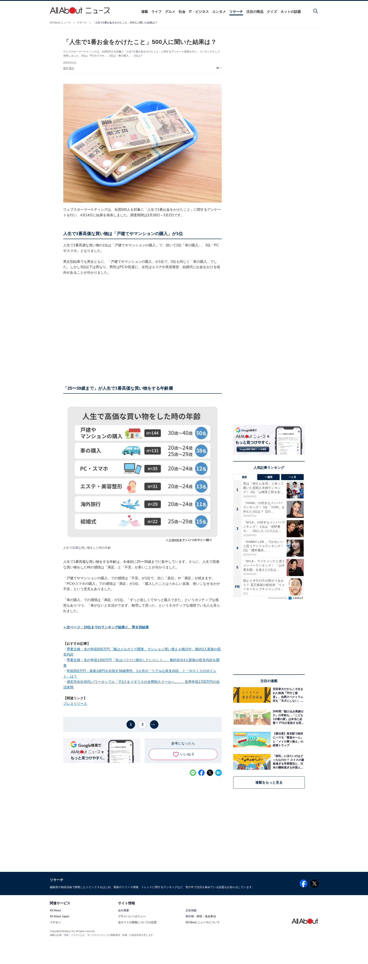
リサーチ (236, 11)
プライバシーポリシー (132, 916)
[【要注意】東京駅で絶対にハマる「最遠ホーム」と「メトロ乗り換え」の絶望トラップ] (288, 739)
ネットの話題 (290, 11)
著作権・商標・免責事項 (200, 916)
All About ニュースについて (202, 922)
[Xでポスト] (210, 772)
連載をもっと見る (269, 782)
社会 (182, 11)
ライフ (156, 11)
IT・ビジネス (199, 11)
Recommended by (278, 598)
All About (55, 910)
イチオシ (55, 922)
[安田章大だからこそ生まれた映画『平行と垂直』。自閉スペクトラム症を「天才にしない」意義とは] (288, 695)
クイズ (272, 11)
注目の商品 (254, 11)
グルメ (170, 11)
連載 (144, 11)
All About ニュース (60, 22)
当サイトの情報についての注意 (137, 922)
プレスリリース (75, 704)
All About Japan (59, 916)
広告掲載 (191, 910)
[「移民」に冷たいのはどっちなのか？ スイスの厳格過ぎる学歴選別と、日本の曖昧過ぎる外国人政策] (288, 761)
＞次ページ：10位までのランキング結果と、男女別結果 (106, 627)
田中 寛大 (68, 68)
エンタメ (219, 11)
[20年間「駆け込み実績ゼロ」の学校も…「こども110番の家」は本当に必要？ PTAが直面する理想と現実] (288, 717)
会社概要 (123, 910)
